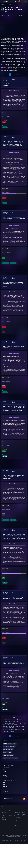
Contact (4, 810)
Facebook (24, 810)
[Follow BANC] (26, 8)
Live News (17, 823)
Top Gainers (17, 810)
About (4, 808)
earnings (5, 202)
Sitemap (4, 819)
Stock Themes (17, 821)
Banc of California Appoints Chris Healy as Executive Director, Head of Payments (13, 597)
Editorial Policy (4, 813)
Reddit (23, 812)
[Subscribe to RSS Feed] (24, 799)
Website (5, 782)
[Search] (22, 1)
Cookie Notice (10, 811)
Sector (4, 778)
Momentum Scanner (17, 818)
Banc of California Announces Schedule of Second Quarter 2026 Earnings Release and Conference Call (14, 218)
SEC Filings (21, 15)
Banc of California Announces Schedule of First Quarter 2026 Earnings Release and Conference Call (13, 477)
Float (4, 771)
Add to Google (23, 815)
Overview (4, 15)
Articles (17, 808)
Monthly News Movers (17, 815)
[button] (15, 1)
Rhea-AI (4, 817)
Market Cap (6, 767)
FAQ (4, 815)
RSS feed (24, 808)
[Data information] (14, 765)
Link (4, 784)
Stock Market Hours (17, 829)
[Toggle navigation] (25, 1)
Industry (5, 775)
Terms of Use (10, 808)
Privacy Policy (10, 814)
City (4, 790)
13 (17, 74)
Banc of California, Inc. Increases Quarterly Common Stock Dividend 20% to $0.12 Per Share (13, 663)
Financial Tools (17, 826)
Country (5, 786)
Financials (10, 15)
